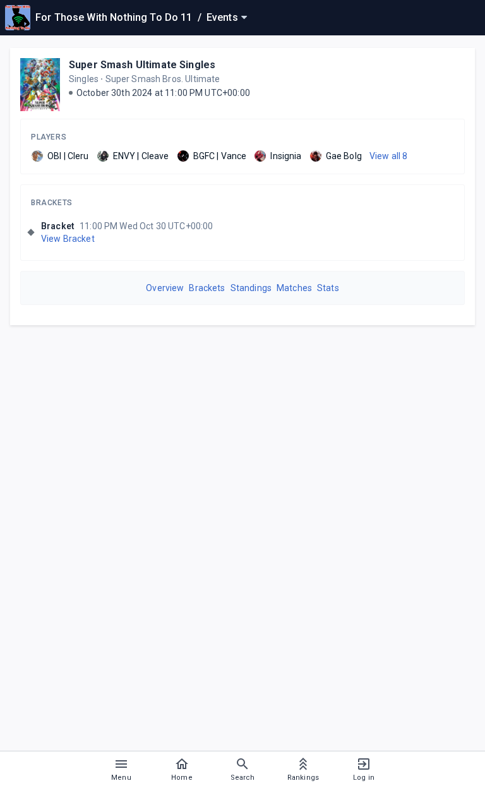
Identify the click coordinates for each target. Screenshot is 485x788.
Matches (294, 288)
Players (48, 137)
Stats (328, 288)
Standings (251, 288)
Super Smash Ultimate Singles (142, 65)
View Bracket (68, 239)
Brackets (52, 202)
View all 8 (388, 156)
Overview (165, 288)
